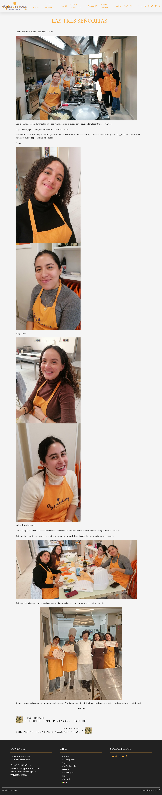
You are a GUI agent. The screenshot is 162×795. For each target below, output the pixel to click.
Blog (118, 6)
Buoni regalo (104, 6)
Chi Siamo (36, 6)
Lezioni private (48, 6)
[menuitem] (138, 6)
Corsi (64, 6)
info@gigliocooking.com (28, 768)
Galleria (92, 6)
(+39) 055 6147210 (22, 765)
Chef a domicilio (75, 6)
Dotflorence (155, 790)
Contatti (129, 6)
